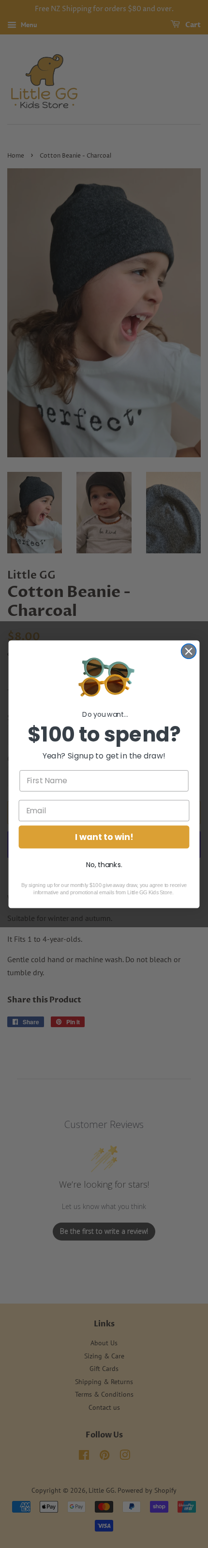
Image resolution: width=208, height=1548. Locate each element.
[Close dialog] (188, 651)
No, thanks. (104, 865)
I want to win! (104, 837)
